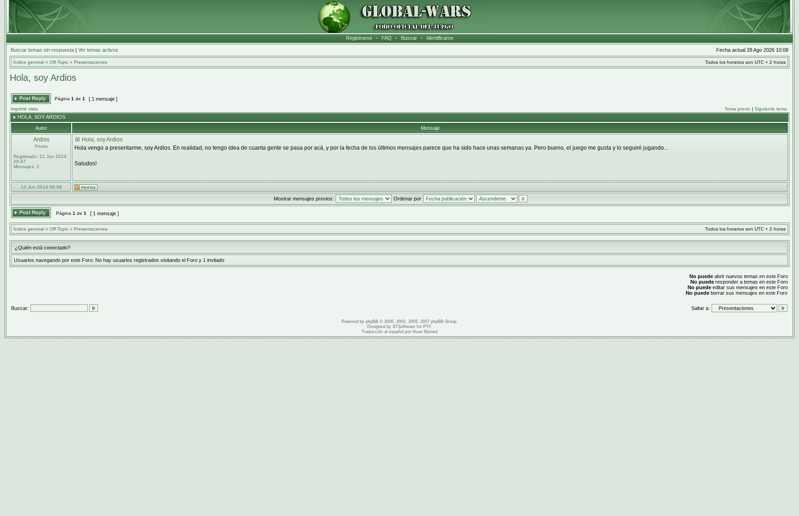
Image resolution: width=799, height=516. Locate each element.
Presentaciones (90, 62)
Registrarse (359, 38)
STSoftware (404, 326)
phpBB (372, 321)
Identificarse (440, 38)
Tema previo (737, 108)
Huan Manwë (425, 331)
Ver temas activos (98, 50)
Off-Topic (58, 62)
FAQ (386, 38)
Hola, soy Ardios (43, 78)
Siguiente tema (771, 108)
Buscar (409, 38)
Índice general (28, 62)
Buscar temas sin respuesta (42, 50)
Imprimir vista (24, 108)
